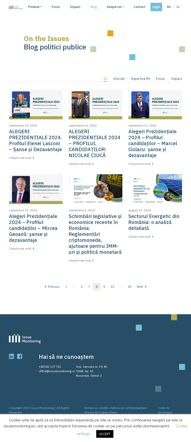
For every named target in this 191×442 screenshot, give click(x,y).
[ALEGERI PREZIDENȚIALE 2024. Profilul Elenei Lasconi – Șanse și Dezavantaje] (36, 107)
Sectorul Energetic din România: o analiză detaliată (154, 222)
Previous (53, 286)
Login (156, 7)
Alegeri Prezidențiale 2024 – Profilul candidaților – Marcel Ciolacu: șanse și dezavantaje (152, 143)
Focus (56, 7)
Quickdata (165, 412)
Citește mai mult (20, 158)
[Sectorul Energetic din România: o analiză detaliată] (155, 191)
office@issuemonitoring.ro (57, 371)
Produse (34, 7)
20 (129, 286)
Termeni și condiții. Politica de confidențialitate (115, 408)
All (105, 79)
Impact (75, 7)
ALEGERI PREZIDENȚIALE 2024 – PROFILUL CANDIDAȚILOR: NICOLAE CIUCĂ (94, 143)
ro (169, 7)
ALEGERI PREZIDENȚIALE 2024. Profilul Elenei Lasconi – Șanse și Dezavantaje (35, 140)
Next (140, 286)
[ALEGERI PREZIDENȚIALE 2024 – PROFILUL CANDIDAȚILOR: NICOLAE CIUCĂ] (95, 107)
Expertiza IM (140, 79)
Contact (139, 7)
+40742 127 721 (50, 366)
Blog (94, 7)
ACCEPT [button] (104, 434)
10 (112, 286)
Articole (119, 79)
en (178, 7)
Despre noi (114, 7)
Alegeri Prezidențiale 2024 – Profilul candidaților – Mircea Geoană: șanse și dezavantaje (33, 228)
